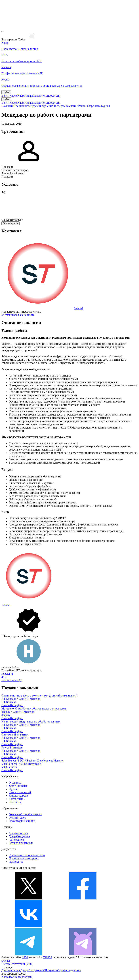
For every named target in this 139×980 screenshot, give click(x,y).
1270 (25, 957)
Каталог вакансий (20, 792)
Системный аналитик (14, 734)
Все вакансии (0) (23, 314)
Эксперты (59, 105)
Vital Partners (9, 763)
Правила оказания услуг (24, 858)
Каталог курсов (18, 795)
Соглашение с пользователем (27, 855)
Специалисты (22, 105)
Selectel (78, 308)
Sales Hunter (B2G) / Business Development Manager (32, 760)
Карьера (19, 976)
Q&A (11, 976)
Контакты (15, 802)
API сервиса (16, 839)
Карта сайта (16, 798)
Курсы (28, 976)
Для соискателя (18, 833)
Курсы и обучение (42, 105)
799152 (47, 957)
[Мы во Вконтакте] (28, 926)
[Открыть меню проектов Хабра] (2, 31)
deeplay (5, 711)
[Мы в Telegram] (28, 954)
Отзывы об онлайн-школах (25, 814)
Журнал (105, 105)
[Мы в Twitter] (28, 898)
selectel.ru (7, 314)
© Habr (5, 960)
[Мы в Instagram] (83, 926)
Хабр (4, 976)
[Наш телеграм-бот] (83, 954)
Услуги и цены (18, 785)
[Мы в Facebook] (83, 898)
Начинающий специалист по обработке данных (30, 721)
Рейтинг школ (17, 817)
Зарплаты (94, 105)
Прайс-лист (16, 861)
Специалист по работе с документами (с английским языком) (39, 695)
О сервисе (15, 782)
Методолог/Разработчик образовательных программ (33, 708)
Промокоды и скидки (22, 820)
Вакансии (7, 105)
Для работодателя (19, 836)
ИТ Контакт (8, 698)
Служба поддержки (21, 842)
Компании (71, 105)
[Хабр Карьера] (15, 35)
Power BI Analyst (11, 747)
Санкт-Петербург (29, 698)
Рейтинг (83, 105)
